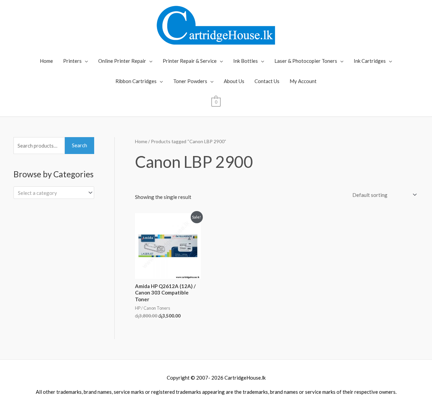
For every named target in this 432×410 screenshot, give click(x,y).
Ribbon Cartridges (136, 81)
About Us (234, 81)
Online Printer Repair (122, 61)
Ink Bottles (245, 61)
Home (46, 61)
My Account (303, 81)
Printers (72, 61)
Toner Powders (190, 81)
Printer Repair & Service (190, 61)
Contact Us (266, 81)
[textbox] (51, 192)
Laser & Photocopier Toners (305, 61)
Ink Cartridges (370, 61)
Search (79, 145)
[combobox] (54, 192)
